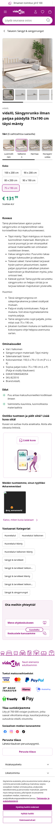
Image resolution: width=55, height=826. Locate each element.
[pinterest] (17, 731)
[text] (10, 199)
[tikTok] (23, 731)
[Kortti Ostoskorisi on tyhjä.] (49, 12)
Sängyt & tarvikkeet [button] (14, 559)
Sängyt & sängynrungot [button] (16, 592)
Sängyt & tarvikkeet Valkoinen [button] (19, 568)
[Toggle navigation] (5, 11)
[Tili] (35, 12)
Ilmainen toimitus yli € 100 (27, 3)
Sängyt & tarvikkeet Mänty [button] (17, 576)
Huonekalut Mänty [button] (14, 543)
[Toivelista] (42, 12)
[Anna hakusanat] (48, 20)
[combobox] (27, 20)
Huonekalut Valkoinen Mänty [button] (19, 551)
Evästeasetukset (27, 820)
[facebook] (5, 731)
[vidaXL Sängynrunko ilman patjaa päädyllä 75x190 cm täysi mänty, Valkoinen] (27, 63)
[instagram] (11, 731)
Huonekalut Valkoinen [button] (32, 535)
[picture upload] (27, 461)
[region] (27, 800)
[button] (9, 149)
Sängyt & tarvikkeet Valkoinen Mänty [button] (20, 584)
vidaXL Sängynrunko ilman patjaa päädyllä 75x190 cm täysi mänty (26, 118)
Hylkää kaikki (27, 813)
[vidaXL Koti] (18, 12)
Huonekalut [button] (10, 535)
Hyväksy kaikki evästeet (27, 807)
